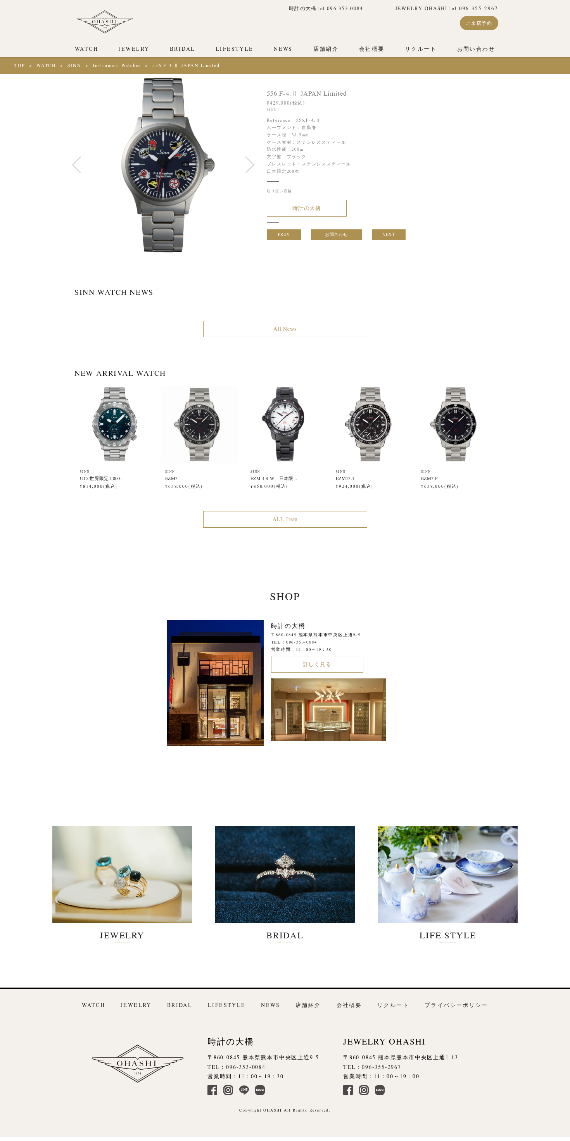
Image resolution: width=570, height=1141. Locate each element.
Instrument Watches (117, 65)
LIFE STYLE (448, 935)
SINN (74, 65)
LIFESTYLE (234, 48)
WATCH (86, 48)
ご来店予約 (479, 23)
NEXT (388, 234)
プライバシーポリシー (456, 1004)
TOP (19, 65)
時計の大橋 (306, 208)
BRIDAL (182, 48)
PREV (284, 234)
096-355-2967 (381, 1066)
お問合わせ (336, 234)
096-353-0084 (301, 642)
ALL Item (285, 519)
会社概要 (372, 48)
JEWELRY (134, 48)
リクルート (421, 48)
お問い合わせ (476, 48)
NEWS (283, 48)
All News (285, 328)
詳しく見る (317, 664)
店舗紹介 (326, 48)
